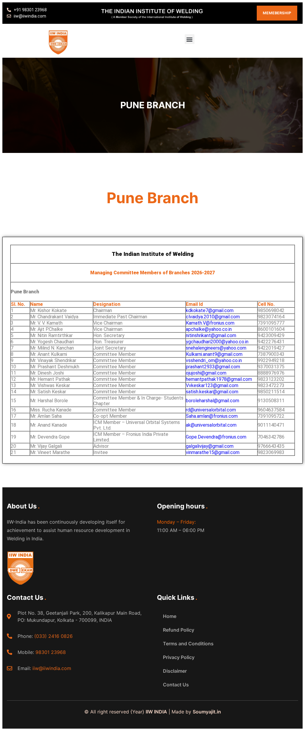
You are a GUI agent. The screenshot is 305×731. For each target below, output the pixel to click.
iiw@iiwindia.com (51, 668)
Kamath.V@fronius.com (210, 323)
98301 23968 (50, 652)
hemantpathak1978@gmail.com (219, 379)
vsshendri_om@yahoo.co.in (214, 360)
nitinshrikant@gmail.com (211, 335)
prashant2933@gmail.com (213, 367)
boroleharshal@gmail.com (212, 400)
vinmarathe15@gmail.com (212, 452)
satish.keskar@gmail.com (212, 392)
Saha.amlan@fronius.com (212, 416)
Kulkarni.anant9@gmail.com (214, 354)
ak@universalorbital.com (211, 425)
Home (169, 616)
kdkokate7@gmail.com (210, 310)
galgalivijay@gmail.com (210, 446)
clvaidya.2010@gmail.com (213, 317)
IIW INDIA (156, 712)
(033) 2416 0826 (53, 636)
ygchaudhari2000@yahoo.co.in (217, 342)
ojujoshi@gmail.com (206, 373)
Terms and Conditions (188, 644)
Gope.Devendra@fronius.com (216, 437)
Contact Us (176, 685)
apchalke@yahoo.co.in (209, 329)
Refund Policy (178, 630)
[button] (189, 39)
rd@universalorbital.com (211, 410)
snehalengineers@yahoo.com (216, 348)
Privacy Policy (178, 657)
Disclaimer (175, 671)
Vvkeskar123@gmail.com (212, 385)
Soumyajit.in (207, 712)
